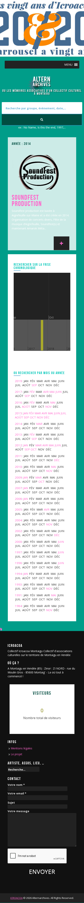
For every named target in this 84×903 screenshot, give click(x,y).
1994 (18, 574)
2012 (18, 445)
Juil (63, 413)
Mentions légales (21, 748)
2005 (18, 509)
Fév (32, 392)
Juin (58, 392)
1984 (18, 606)
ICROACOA (16, 898)
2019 (18, 381)
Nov (48, 406)
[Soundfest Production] (39, 172)
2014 (18, 424)
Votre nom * (16, 785)
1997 (18, 552)
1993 (18, 584)
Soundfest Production (27, 200)
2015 (18, 413)
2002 (18, 531)
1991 (18, 595)
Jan (25, 413)
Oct (33, 417)
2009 (18, 477)
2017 (18, 392)
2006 (18, 499)
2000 (18, 542)
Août (26, 406)
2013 (18, 434)
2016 (18, 402)
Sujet (11, 802)
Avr (46, 392)
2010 (18, 467)
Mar (38, 413)
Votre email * (17, 793)
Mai (52, 392)
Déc (46, 417)
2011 (18, 456)
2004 (18, 520)
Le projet (16, 754)
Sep (34, 385)
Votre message (18, 811)
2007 (18, 488)
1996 (18, 563)
